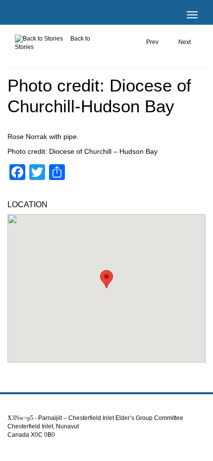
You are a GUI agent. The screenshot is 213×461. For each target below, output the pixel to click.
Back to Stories (52, 42)
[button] (106, 279)
